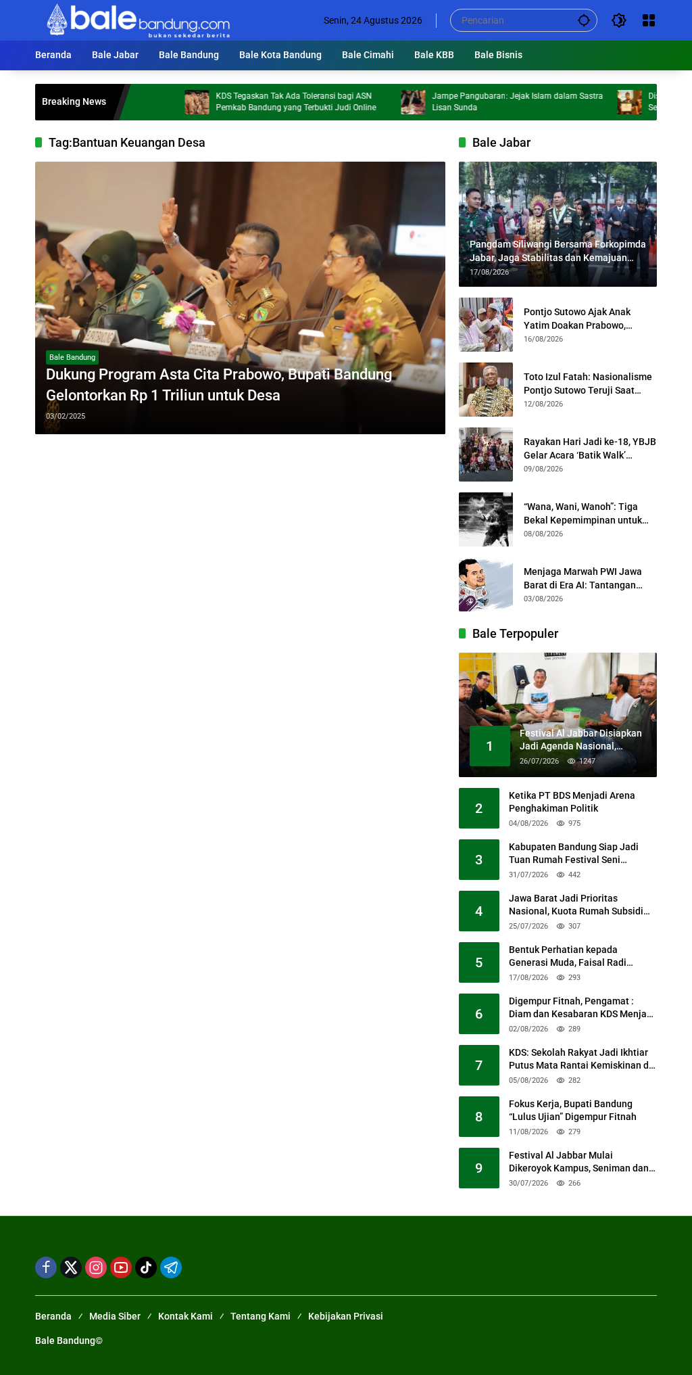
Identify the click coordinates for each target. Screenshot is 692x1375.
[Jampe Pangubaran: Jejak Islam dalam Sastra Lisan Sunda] (382, 102)
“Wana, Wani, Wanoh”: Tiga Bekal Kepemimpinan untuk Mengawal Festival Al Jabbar (586, 514)
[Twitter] (71, 1267)
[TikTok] (146, 1267)
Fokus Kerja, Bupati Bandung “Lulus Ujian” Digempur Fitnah (573, 1110)
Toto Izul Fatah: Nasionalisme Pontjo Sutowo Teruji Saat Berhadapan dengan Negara (588, 384)
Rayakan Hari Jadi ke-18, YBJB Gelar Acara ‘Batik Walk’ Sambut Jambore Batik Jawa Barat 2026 (590, 449)
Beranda (53, 1316)
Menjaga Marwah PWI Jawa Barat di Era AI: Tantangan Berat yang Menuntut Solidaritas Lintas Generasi (583, 579)
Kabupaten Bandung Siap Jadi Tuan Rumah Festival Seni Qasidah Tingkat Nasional (574, 854)
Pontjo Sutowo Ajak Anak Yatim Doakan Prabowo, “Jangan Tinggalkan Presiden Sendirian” (587, 319)
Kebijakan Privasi (345, 1316)
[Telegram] (171, 1267)
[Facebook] (46, 1267)
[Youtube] (121, 1267)
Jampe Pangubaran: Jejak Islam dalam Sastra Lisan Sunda (486, 101)
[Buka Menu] (649, 20)
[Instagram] (96, 1267)
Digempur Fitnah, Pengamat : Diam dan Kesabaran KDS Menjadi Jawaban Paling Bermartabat (582, 1008)
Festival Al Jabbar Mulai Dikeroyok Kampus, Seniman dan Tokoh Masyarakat (579, 1162)
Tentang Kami (260, 1316)
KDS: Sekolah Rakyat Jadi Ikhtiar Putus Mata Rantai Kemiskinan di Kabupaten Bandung (580, 1060)
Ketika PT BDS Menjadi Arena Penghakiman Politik (572, 802)
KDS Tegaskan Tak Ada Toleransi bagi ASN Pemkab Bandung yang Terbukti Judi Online (264, 101)
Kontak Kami (185, 1316)
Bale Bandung (72, 357)
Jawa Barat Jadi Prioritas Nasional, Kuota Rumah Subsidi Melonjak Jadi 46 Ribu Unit (576, 905)
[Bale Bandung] (137, 19)
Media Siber (115, 1316)
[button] (583, 20)
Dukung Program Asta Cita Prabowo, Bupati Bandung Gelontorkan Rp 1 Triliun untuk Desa (219, 385)
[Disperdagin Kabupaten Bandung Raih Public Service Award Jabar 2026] (598, 102)
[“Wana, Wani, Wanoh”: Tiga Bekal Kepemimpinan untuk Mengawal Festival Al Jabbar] (486, 519)
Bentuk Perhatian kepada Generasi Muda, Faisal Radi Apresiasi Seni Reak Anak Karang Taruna (580, 957)
